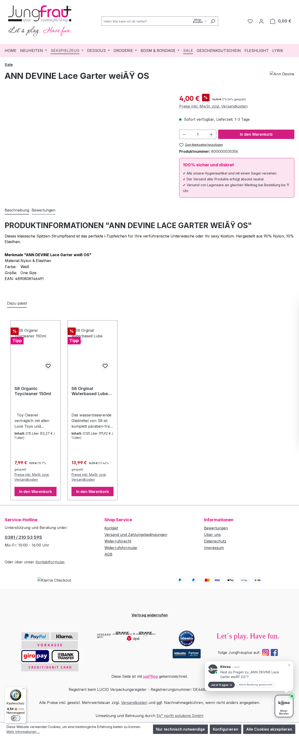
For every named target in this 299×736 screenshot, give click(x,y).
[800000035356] (87, 144)
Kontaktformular (50, 562)
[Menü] (23, 689)
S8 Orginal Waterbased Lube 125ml (89, 391)
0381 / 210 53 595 (23, 537)
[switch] (15, 718)
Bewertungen (216, 528)
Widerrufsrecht (117, 541)
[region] (87, 144)
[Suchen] (212, 21)
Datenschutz (215, 541)
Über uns (212, 534)
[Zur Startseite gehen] (40, 20)
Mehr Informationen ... (23, 732)
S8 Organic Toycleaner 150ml (32, 391)
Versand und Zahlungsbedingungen (135, 534)
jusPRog (150, 676)
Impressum (214, 547)
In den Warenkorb (256, 134)
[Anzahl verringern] (184, 134)
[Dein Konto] (261, 21)
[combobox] (154, 21)
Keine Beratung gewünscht (255, 684)
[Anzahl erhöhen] (211, 134)
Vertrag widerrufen (150, 615)
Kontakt (111, 528)
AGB (108, 554)
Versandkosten (134, 702)
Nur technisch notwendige (180, 729)
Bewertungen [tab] (43, 210)
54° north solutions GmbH (180, 715)
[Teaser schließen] (289, 665)
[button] (249, 676)
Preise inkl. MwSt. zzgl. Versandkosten (213, 106)
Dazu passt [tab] (17, 303)
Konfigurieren (225, 729)
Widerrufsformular (121, 547)
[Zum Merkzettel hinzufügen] (48, 366)
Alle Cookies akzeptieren (269, 729)
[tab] (17, 210)
